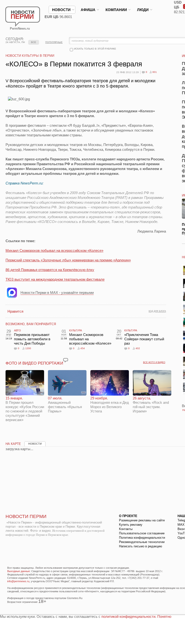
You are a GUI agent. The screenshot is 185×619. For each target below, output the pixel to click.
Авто (17, 330)
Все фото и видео (154, 362)
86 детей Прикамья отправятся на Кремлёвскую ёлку (50, 270)
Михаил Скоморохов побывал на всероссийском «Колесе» (54, 250)
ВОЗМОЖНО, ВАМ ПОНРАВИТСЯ (31, 324)
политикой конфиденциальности (128, 616)
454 (82, 348)
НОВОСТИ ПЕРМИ (26, 516)
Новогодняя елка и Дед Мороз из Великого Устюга (109, 404)
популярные (54, 42)
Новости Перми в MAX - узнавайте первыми (57, 293)
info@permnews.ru (18, 581)
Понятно (164, 616)
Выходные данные (18, 571)
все (33, 42)
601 (154, 72)
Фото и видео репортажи (34, 363)
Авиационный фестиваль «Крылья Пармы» (65, 404)
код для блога (157, 311)
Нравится (15, 311)
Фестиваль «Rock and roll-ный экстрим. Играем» (151, 404)
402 (138, 348)
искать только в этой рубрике (95, 48)
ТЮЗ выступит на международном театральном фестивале (55, 279)
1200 (28, 348)
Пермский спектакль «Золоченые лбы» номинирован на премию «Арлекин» (68, 260)
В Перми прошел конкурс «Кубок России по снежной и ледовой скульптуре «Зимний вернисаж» (25, 409)
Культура (75, 330)
